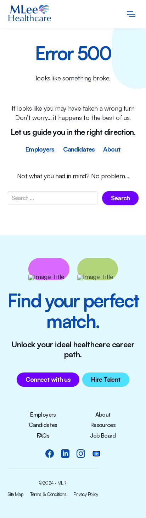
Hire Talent (105, 379)
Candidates (79, 149)
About (111, 149)
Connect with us (48, 379)
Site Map (15, 494)
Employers (40, 149)
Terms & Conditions (48, 494)
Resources (103, 425)
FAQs (43, 436)
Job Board (103, 436)
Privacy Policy (85, 494)
